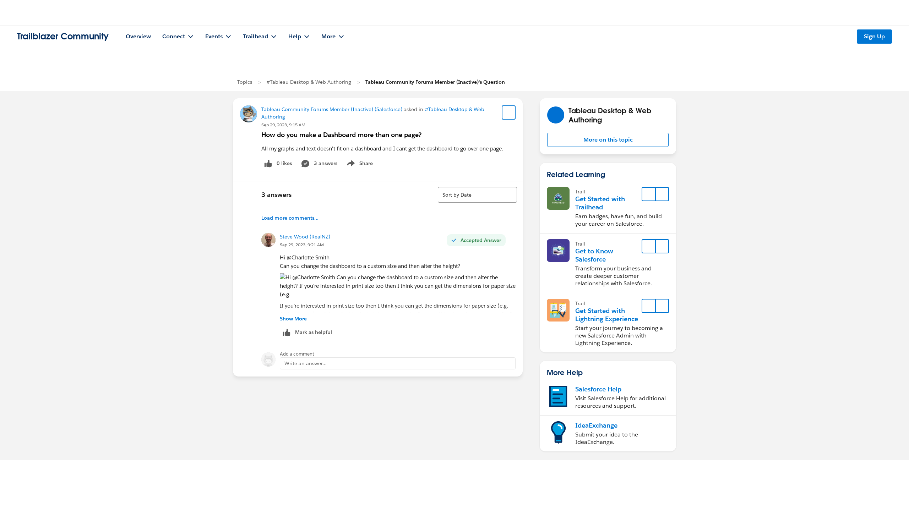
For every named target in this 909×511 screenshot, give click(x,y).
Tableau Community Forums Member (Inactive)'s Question (435, 82)
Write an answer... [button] (305, 363)
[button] (608, 140)
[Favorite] (508, 112)
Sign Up (874, 36)
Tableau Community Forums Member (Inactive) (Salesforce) (331, 109)
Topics (244, 82)
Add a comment (297, 354)
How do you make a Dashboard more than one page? (341, 135)
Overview (138, 36)
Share (358, 164)
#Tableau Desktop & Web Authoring (308, 82)
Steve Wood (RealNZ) (305, 236)
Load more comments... (290, 218)
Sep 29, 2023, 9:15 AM (283, 125)
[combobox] (477, 195)
